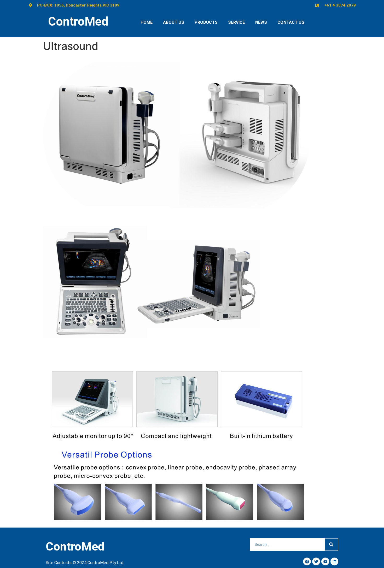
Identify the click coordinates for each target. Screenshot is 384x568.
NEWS (261, 22)
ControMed (78, 21)
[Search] (331, 545)
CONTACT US (290, 22)
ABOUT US (173, 22)
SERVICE (236, 22)
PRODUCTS (206, 22)
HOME (147, 22)
